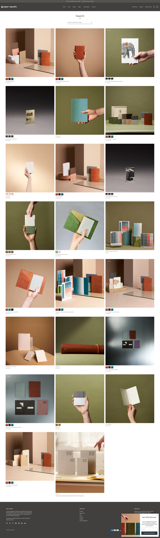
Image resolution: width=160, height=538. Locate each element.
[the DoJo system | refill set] (130, 225)
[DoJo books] (80, 110)
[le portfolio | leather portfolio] (30, 283)
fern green (57, 252)
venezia (9, 79)
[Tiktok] (9, 523)
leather (74, 6)
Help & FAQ (82, 513)
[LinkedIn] (21, 523)
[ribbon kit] (80, 398)
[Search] (154, 6)
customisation (86, 6)
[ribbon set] (80, 341)
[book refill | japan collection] (130, 168)
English (141, 6)
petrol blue (12, 79)
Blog (81, 515)
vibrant (57, 425)
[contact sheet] (130, 398)
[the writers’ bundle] (30, 52)
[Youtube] (15, 523)
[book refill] (30, 168)
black (12, 309)
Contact (81, 511)
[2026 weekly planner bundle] (30, 456)
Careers (81, 517)
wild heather (59, 252)
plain (107, 79)
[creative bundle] (80, 168)
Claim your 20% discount (149, 533)
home (64, 6)
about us (94, 6)
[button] (157, 6)
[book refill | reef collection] (30, 110)
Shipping (81, 519)
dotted (109, 79)
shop (69, 6)
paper (79, 6)
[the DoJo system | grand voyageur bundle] (80, 283)
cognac (7, 79)
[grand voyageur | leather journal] (80, 52)
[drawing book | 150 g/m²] (30, 341)
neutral (59, 425)
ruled (112, 79)
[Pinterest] (19, 523)
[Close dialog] (157, 515)
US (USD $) (134, 6)
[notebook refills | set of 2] (30, 225)
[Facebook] (13, 523)
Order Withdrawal (83, 520)
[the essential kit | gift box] (130, 110)
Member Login (148, 6)
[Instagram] (7, 523)
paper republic (12, 530)
